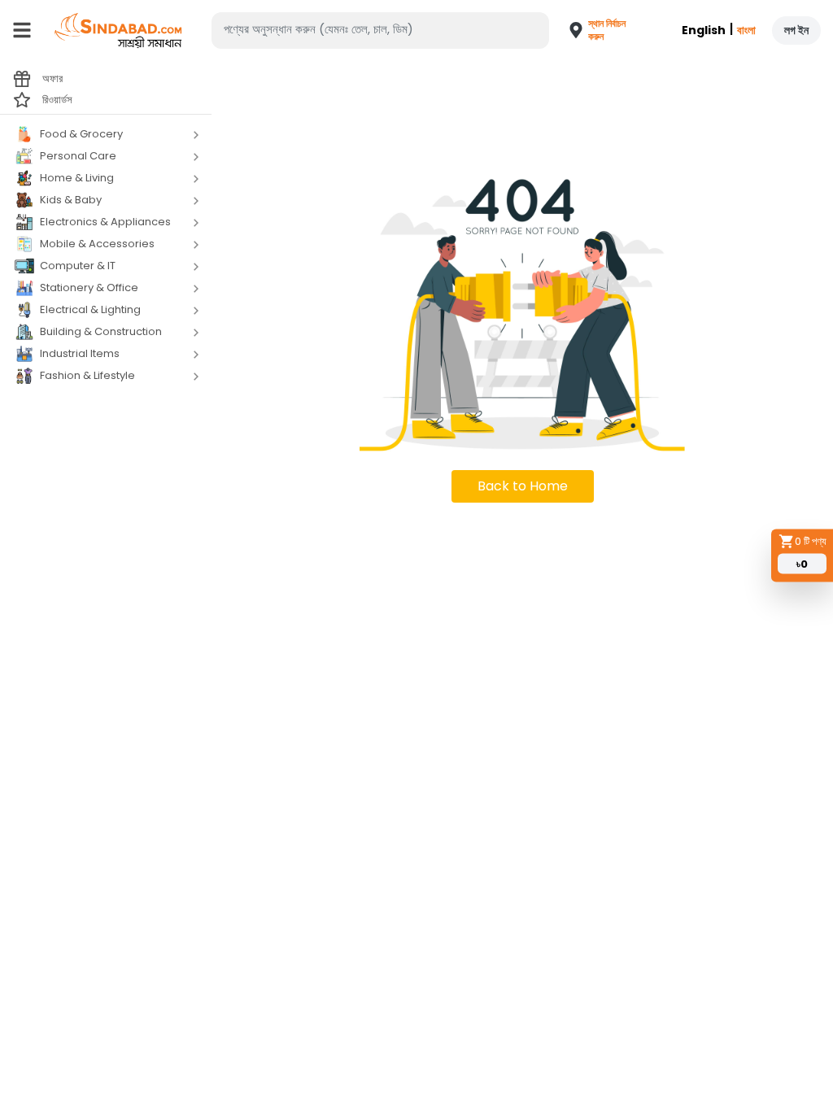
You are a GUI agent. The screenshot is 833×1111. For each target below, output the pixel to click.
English (704, 30)
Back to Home (523, 486)
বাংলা (746, 30)
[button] (587, 30)
